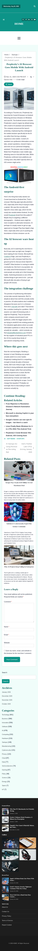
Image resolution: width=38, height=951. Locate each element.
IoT (3, 789)
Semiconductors (7, 766)
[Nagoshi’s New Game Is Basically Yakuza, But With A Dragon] (5, 828)
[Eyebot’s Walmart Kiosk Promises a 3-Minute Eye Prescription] (5, 819)
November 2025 (7, 700)
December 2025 (7, 696)
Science (5, 778)
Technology (6, 714)
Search (4, 672)
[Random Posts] (3, 19)
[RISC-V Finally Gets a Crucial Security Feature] (27, 854)
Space (4, 785)
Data (3, 762)
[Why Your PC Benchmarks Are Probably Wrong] (5, 811)
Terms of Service (7, 920)
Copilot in (7, 256)
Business (5, 718)
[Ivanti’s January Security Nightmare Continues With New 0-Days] (5, 889)
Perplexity (12, 215)
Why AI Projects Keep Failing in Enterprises (19, 567)
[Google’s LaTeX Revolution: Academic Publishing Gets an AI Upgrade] (27, 843)
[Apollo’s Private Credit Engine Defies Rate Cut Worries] (10, 854)
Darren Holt (8, 80)
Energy (4, 781)
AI (4, 438)
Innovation (5, 722)
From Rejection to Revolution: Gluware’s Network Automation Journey (18, 406)
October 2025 (6, 704)
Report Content (7, 925)
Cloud (4, 758)
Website (7, 643)
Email (6, 635)
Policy (4, 774)
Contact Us (5, 911)
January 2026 (6, 692)
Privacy (4, 754)
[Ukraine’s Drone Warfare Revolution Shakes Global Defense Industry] (10, 866)
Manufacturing (6, 746)
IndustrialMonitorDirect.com (16, 333)
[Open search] (34, 6)
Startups (20, 438)
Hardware (5, 738)
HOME (19, 23)
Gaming (4, 770)
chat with (14, 306)
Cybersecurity (6, 750)
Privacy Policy (6, 916)
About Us (5, 907)
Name (6, 627)
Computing (5, 734)
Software (11, 438)
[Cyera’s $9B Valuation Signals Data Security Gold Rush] (10, 843)
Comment (8, 602)
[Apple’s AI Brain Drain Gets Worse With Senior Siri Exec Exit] (5, 881)
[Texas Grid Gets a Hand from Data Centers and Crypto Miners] (5, 897)
